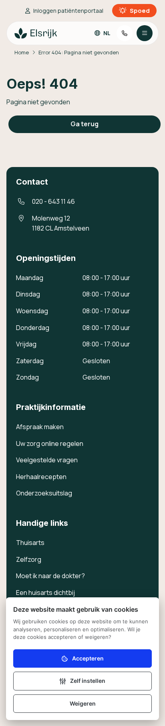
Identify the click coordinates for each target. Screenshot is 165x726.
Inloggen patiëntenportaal (68, 10)
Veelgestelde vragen (47, 459)
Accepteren (88, 658)
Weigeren (83, 703)
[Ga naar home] (35, 33)
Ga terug (84, 123)
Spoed (140, 10)
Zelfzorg (28, 559)
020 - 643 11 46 (53, 201)
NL (107, 33)
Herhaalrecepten (41, 476)
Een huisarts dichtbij (45, 592)
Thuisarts (30, 542)
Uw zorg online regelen (49, 443)
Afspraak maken (40, 426)
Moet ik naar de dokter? (50, 575)
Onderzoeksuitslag (44, 493)
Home (21, 52)
